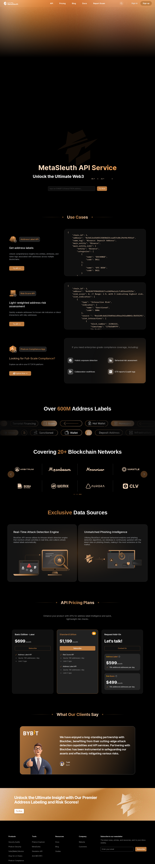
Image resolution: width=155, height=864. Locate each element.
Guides (58, 851)
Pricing (62, 3)
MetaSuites (36, 847)
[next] (144, 474)
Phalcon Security (15, 847)
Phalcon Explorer (38, 842)
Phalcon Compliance (16, 861)
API (51, 3)
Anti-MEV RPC (37, 856)
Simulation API (37, 851)
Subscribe (141, 849)
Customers (83, 847)
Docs (84, 3)
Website (82, 842)
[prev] (11, 474)
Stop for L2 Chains (15, 856)
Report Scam (99, 3)
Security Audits (14, 842)
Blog (74, 3)
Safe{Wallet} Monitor (16, 851)
